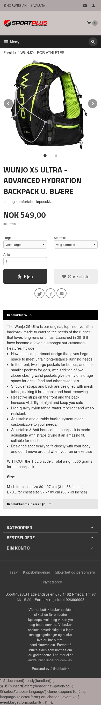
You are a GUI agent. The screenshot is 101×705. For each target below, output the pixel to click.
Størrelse (60, 237)
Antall (7, 254)
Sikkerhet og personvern (75, 572)
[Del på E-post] (61, 293)
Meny (14, 41)
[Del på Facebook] (51, 293)
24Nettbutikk (60, 668)
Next (97, 102)
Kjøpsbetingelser (36, 572)
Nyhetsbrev (52, 581)
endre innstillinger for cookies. (50, 659)
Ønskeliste (78, 276)
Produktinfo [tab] (17, 315)
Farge (7, 237)
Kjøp (28, 276)
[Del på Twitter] (39, 293)
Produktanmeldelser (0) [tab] (26, 504)
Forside (9, 52)
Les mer (59, 654)
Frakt (14, 572)
